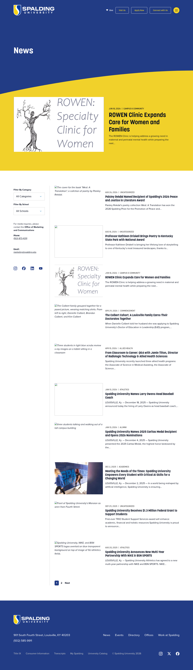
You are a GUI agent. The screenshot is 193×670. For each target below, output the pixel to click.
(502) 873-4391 (20, 238)
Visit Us (122, 10)
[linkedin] (32, 268)
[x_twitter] (169, 653)
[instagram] (15, 268)
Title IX (17, 653)
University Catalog (97, 653)
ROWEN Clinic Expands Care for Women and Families (137, 122)
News (106, 635)
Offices (148, 635)
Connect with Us (160, 10)
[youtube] (41, 268)
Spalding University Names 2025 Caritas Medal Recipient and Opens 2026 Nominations (141, 433)
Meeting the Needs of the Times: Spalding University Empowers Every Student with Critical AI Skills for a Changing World (138, 474)
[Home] (34, 9)
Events (119, 635)
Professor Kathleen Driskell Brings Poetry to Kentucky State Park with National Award (139, 238)
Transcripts (59, 653)
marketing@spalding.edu (25, 252)
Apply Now (139, 10)
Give (111, 10)
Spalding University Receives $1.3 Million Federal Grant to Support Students (141, 512)
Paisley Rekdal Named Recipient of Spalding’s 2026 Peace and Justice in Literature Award (141, 198)
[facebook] (24, 268)
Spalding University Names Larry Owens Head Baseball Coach (139, 395)
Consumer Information (37, 653)
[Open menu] (176, 10)
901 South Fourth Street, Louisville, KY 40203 (42, 635)
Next (67, 583)
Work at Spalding (168, 635)
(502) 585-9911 (23, 640)
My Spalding (76, 653)
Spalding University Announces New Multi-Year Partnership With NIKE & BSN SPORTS (134, 553)
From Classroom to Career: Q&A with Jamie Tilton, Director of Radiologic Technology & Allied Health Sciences (141, 354)
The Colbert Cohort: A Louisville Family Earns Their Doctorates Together (136, 317)
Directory (134, 635)
